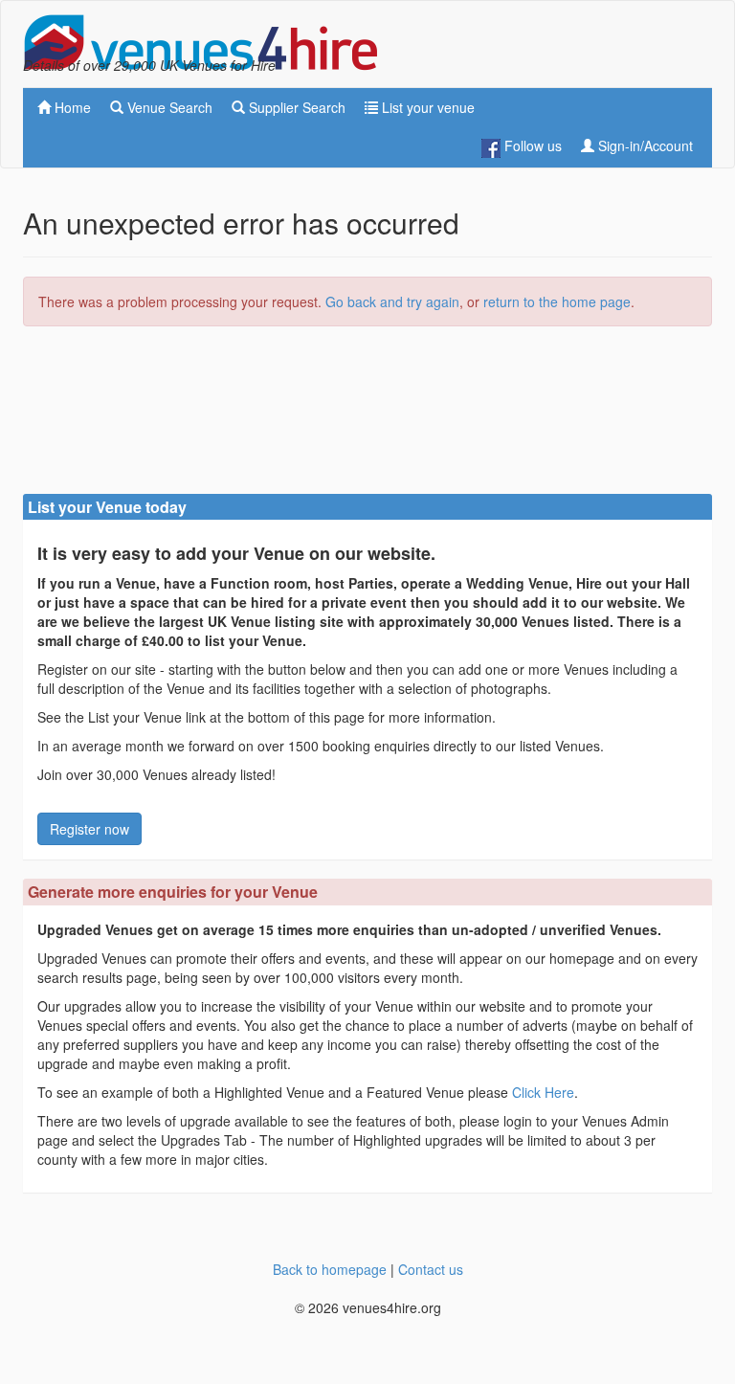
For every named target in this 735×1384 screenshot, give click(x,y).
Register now (89, 828)
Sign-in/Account (643, 145)
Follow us (531, 145)
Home (71, 107)
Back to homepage (330, 1269)
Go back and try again (392, 301)
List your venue (426, 107)
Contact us (430, 1269)
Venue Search (167, 107)
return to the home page (557, 301)
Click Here (543, 1092)
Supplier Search (295, 107)
